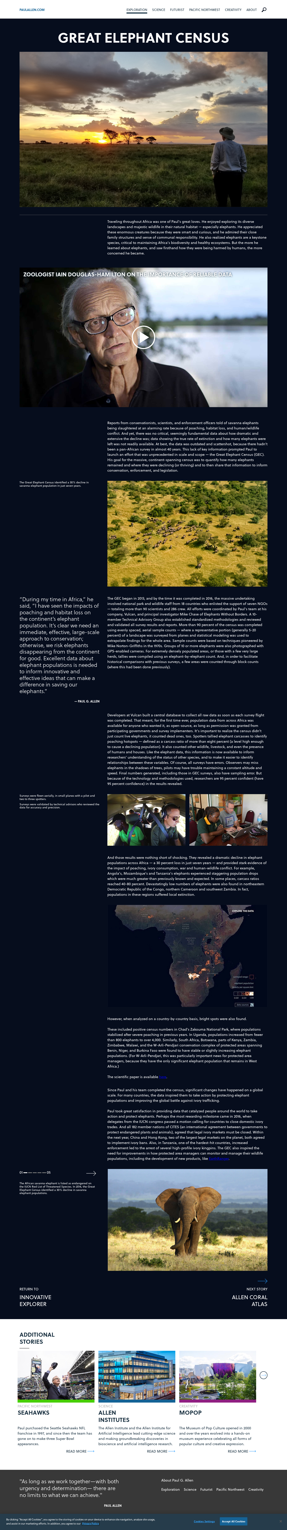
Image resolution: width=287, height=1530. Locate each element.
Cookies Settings (204, 1521)
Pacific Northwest (204, 10)
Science (158, 10)
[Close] (280, 1521)
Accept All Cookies (233, 1521)
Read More (76, 1451)
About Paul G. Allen (177, 1480)
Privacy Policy (90, 1523)
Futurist (177, 10)
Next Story (249, 1297)
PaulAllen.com (32, 9)
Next (91, 1173)
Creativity (233, 10)
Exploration (137, 10)
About (251, 10)
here (162, 1076)
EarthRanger (219, 1158)
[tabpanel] (188, 1220)
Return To (35, 1297)
